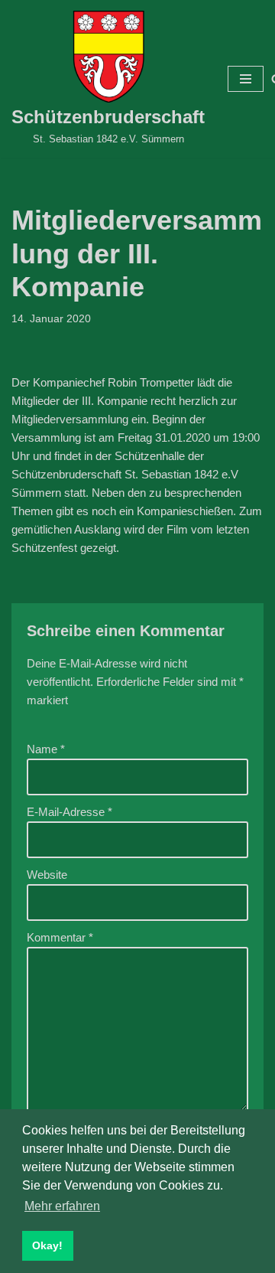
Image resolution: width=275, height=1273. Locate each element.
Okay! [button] (47, 1245)
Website (47, 874)
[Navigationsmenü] (246, 79)
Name (46, 749)
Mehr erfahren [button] (62, 1206)
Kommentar (60, 937)
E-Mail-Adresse (69, 811)
